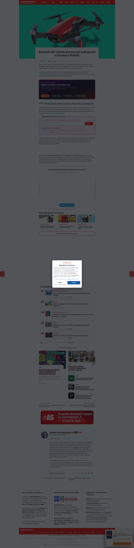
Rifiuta (60, 282)
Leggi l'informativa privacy (73, 279)
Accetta (74, 282)
